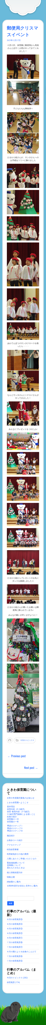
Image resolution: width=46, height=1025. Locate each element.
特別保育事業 (13, 849)
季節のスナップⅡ (15, 828)
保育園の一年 (13, 821)
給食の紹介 (12, 816)
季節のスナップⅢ (15, 830)
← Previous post (16, 756)
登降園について (14, 865)
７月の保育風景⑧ (15, 942)
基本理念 (11, 806)
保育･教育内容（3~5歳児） (19, 811)
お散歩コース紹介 (15, 840)
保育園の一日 (13, 819)
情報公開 (11, 877)
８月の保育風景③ (15, 928)
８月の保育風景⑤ (15, 919)
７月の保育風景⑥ (15, 956)
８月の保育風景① (15, 937)
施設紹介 (11, 835)
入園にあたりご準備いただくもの (21, 858)
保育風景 (11, 982)
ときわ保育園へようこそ (17, 802)
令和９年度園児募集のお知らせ (20, 798)
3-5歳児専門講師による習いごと (21, 814)
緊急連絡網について (16, 862)
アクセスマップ (14, 844)
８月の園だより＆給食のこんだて (21, 951)
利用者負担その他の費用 (17, 854)
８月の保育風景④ (15, 924)
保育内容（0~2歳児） (16, 809)
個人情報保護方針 (15, 872)
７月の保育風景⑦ (15, 947)
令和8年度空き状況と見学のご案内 (22, 885)
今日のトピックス (27, 740)
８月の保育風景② (15, 933)
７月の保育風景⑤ (15, 960)
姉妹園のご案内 (14, 881)
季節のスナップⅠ (15, 825)
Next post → (31, 767)
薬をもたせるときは (16, 867)
